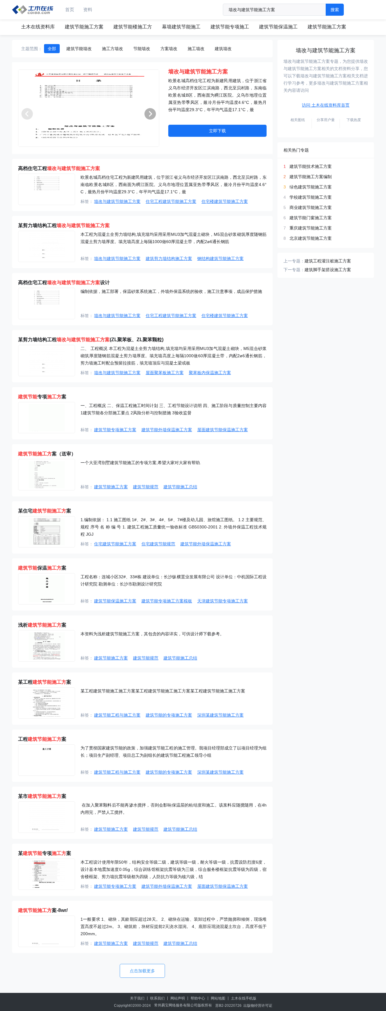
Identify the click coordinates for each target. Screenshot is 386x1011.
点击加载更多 (142, 970)
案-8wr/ (43, 910)
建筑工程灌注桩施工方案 (328, 260)
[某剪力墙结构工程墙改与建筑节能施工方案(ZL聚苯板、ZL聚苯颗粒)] (46, 360)
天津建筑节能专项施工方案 (222, 601)
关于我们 (137, 998)
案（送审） (47, 453)
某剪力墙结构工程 (64, 225)
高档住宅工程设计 (64, 282)
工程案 (42, 739)
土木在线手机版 (243, 998)
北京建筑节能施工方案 (311, 238)
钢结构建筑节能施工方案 (220, 258)
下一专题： (294, 269)
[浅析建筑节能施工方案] (46, 646)
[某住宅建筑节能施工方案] (46, 531)
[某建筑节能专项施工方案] (46, 874)
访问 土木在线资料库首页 (326, 105)
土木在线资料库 (38, 26)
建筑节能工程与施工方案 (117, 715)
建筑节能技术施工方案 (311, 166)
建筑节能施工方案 (84, 26)
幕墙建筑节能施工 (181, 26)
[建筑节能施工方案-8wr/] (46, 931)
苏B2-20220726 (228, 1005)
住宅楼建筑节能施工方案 (224, 201)
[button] (150, 114)
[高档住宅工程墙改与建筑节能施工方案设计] (46, 303)
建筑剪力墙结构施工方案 (169, 258)
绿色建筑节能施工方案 (311, 187)
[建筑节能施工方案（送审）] (46, 474)
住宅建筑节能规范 (158, 543)
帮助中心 (198, 998)
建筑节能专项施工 (229, 26)
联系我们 (157, 998)
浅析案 (42, 624)
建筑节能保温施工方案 (115, 601)
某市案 (42, 796)
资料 (87, 9)
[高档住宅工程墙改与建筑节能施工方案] (46, 189)
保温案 (42, 567)
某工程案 (44, 682)
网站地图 (218, 998)
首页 (69, 9)
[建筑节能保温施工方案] (46, 589)
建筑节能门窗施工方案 (311, 217)
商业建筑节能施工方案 (311, 207)
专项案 (42, 396)
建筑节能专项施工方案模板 (166, 601)
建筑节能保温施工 (278, 26)
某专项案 (44, 853)
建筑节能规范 (145, 486)
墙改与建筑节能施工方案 (117, 201)
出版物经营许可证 (257, 1005)
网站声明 (177, 998)
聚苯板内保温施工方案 (210, 372)
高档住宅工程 (59, 168)
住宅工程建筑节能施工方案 (171, 201)
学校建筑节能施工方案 (311, 197)
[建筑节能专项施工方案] (46, 417)
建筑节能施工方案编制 (311, 176)
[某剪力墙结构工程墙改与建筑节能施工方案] (46, 246)
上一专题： (294, 260)
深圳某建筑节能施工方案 (220, 715)
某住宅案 (44, 510)
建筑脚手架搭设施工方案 (328, 269)
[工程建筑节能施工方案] (46, 760)
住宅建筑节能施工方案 (115, 543)
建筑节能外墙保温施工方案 (166, 429)
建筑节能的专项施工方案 (169, 715)
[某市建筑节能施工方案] (46, 817)
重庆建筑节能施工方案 (311, 228)
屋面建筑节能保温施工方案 (222, 429)
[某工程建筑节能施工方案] (46, 703)
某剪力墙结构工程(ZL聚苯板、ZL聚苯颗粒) (90, 339)
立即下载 (217, 130)
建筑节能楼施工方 (132, 26)
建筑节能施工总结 (180, 486)
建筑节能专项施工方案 (115, 429)
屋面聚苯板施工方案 (165, 372)
